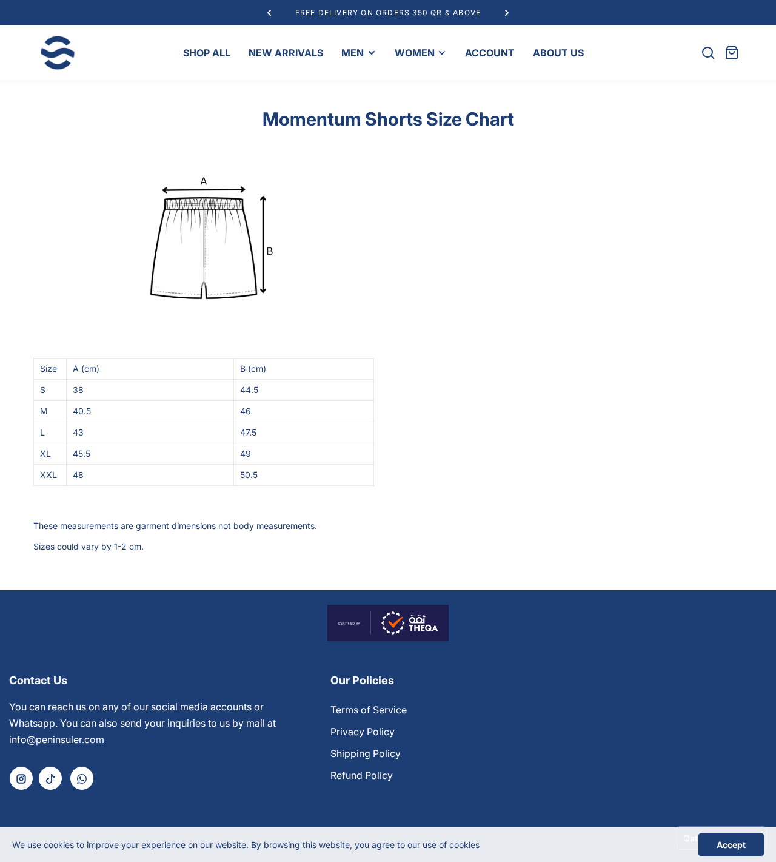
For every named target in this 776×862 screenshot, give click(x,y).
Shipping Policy (365, 753)
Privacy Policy (362, 732)
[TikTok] (50, 778)
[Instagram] (21, 778)
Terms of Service (368, 710)
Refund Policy (361, 775)
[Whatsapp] (82, 778)
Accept (731, 845)
